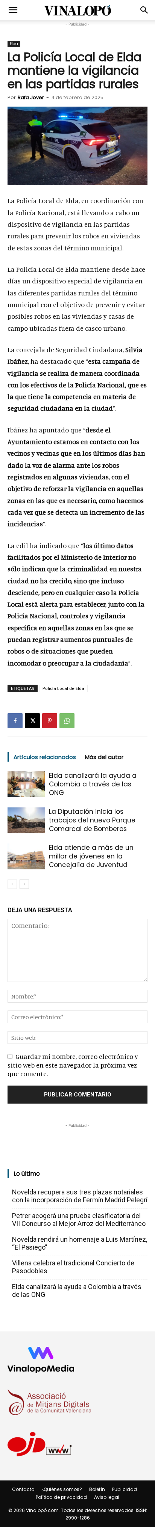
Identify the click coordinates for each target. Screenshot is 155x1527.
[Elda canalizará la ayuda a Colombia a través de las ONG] (26, 784)
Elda (14, 44)
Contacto (23, 1489)
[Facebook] (15, 720)
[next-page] (24, 884)
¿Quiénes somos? (61, 1489)
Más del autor (104, 757)
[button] (13, 10)
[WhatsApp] (66, 720)
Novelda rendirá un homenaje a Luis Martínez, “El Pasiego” (79, 1243)
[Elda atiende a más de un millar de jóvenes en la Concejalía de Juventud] (26, 856)
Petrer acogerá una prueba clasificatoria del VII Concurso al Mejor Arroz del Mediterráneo (79, 1219)
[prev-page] (12, 884)
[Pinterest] (49, 720)
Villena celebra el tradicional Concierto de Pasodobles (73, 1267)
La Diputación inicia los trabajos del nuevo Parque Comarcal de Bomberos (92, 820)
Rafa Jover (31, 97)
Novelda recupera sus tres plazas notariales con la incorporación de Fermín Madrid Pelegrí (79, 1196)
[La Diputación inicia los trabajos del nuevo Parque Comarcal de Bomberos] (26, 820)
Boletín (97, 1489)
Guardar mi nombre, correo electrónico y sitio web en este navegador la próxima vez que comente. (73, 1065)
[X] (32, 720)
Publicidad (124, 1489)
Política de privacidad (61, 1497)
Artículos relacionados (45, 757)
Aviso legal (106, 1497)
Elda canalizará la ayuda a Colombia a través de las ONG (93, 784)
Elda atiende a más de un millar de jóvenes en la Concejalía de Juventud (91, 856)
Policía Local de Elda (63, 688)
